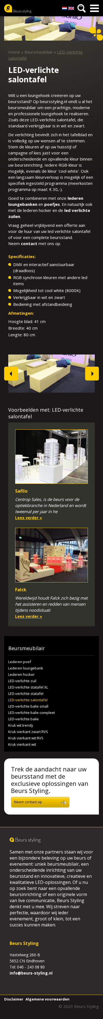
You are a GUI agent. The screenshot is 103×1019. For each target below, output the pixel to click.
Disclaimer (13, 999)
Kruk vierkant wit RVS (25, 738)
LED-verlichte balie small (28, 706)
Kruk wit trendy (20, 725)
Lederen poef (19, 661)
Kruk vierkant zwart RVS (28, 731)
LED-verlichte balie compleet (31, 712)
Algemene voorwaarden (47, 999)
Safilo (21, 491)
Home (14, 52)
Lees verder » (28, 517)
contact (29, 243)
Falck (20, 590)
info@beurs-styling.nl (31, 973)
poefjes (52, 204)
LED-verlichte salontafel (28, 699)
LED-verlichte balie (23, 718)
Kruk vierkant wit (22, 744)
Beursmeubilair (38, 52)
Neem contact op (28, 801)
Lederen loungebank (25, 668)
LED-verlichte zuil (22, 680)
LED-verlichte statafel (25, 693)
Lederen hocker (21, 674)
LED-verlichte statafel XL (28, 687)
